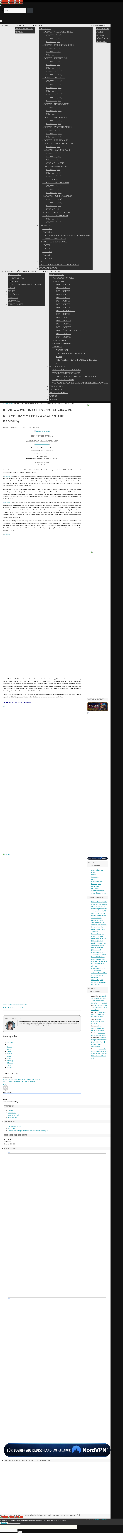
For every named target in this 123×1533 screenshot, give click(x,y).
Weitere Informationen (14, 1523)
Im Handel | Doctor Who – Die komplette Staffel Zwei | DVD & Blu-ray (99, 954)
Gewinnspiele (95, 886)
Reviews (93, 875)
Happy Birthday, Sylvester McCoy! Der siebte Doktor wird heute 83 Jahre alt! (99, 904)
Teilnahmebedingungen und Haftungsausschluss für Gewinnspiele (28, 1131)
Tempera (97, 1519)
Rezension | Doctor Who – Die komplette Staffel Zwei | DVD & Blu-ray (99, 911)
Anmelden (11, 1110)
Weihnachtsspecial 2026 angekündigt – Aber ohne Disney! (99, 1007)
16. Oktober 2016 (11, 427)
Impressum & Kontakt (14, 1126)
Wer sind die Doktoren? (98, 893)
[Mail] (16, 1)
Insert (19, 1532)
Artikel (93, 872)
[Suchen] (30, 10)
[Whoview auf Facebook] (4, 1)
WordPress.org (12, 1117)
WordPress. (105, 1519)
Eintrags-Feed (12, 1113)
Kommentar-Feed (13, 1115)
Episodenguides (96, 884)
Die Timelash (95, 888)
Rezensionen (95, 877)
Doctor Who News (97, 870)
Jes (4, 427)
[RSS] (21, 1)
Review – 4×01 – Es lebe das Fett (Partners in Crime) (19, 1082)
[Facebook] (88, 550)
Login (4, 1084)
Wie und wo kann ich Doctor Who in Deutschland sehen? (98, 1014)
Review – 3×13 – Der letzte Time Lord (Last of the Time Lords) (22, 1079)
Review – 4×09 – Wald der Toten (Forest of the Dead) (99, 1021)
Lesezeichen (7, 1077)
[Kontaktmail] (11, 1)
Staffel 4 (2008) (8, 404)
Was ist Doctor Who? (97, 891)
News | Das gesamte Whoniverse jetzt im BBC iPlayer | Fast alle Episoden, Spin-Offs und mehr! (99, 1042)
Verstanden (4, 1523)
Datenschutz (12, 1128)
